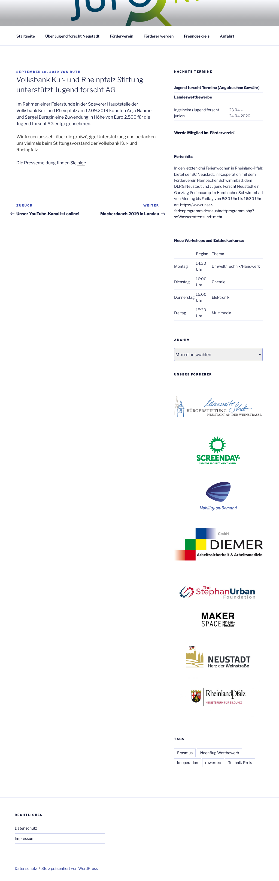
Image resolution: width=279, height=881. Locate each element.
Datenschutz (26, 828)
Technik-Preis (240, 762)
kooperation (187, 762)
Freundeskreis (197, 36)
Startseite (25, 36)
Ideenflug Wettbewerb (219, 752)
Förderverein (121, 36)
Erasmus (185, 752)
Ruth (75, 72)
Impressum (25, 838)
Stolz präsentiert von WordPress (69, 868)
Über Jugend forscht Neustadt (72, 36)
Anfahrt (227, 36)
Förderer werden (159, 36)
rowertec (213, 762)
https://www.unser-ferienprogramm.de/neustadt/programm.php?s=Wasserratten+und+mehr (214, 210)
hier (81, 162)
